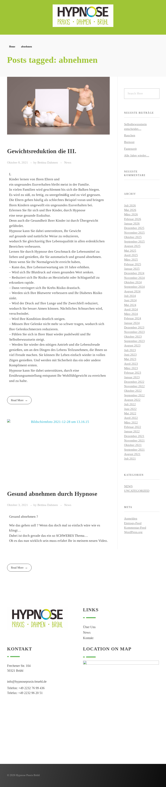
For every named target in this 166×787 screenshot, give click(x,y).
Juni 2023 (130, 354)
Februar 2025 (132, 264)
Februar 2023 (132, 372)
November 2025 (134, 232)
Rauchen (129, 135)
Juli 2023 (130, 350)
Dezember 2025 (134, 228)
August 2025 (132, 246)
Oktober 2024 (133, 282)
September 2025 (134, 241)
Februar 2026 (132, 219)
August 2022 (132, 399)
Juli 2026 (130, 205)
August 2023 (132, 345)
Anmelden (130, 518)
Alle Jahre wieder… (136, 155)
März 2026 (131, 214)
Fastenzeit (130, 148)
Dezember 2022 (134, 381)
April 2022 (131, 417)
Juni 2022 (130, 409)
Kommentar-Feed (135, 527)
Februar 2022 (132, 427)
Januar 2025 (132, 268)
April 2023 (131, 363)
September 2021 (134, 449)
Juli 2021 (130, 458)
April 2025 (131, 255)
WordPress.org (133, 532)
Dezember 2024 (134, 273)
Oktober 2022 (133, 390)
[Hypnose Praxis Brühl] (83, 15)
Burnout (129, 142)
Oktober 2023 (133, 336)
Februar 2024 (132, 318)
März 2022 (131, 422)
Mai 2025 (130, 250)
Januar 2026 (132, 223)
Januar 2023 (132, 377)
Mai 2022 (130, 413)
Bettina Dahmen (48, 162)
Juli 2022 (130, 404)
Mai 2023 (130, 359)
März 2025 (131, 259)
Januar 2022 (132, 431)
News (67, 162)
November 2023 (134, 332)
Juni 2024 (130, 300)
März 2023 (131, 368)
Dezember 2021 (134, 436)
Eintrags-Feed (133, 523)
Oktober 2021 (133, 445)
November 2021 (134, 440)
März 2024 (131, 313)
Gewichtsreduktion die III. (41, 151)
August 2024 (132, 291)
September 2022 (134, 395)
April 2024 (131, 309)
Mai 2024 (130, 305)
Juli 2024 (130, 295)
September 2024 (134, 286)
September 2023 (134, 341)
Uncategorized (136, 490)
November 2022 (134, 386)
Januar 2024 (132, 323)
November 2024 (134, 277)
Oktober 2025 (133, 237)
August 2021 (132, 454)
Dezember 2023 (134, 327)
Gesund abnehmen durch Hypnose (52, 493)
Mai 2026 (130, 210)
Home (12, 46)
